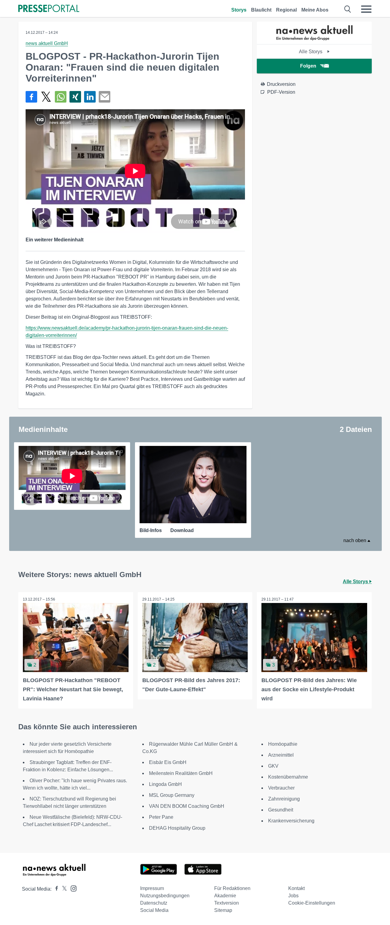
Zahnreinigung (284, 798)
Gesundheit (280, 809)
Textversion (226, 903)
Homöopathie (282, 744)
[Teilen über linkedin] (90, 97)
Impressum (152, 888)
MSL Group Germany (171, 795)
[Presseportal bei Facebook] (54, 889)
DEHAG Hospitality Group (177, 828)
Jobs (293, 895)
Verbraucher (281, 787)
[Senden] (104, 97)
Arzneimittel (281, 755)
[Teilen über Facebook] (31, 97)
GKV (273, 766)
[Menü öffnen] (366, 9)
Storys (238, 9)
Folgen (308, 65)
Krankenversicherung (291, 820)
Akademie (225, 895)
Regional (286, 9)
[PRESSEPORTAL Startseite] (48, 9)
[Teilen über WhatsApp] (60, 97)
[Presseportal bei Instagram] (71, 888)
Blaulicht (261, 9)
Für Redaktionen (232, 888)
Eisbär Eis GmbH (167, 762)
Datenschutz (153, 903)
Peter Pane (161, 817)
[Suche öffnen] (348, 9)
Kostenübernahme (288, 777)
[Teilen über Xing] (75, 97)
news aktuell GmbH (47, 43)
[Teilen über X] (46, 97)
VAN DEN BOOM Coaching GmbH (186, 806)
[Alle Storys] (314, 38)
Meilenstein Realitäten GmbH (181, 773)
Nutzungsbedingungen (165, 895)
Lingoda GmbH (165, 784)
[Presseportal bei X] (62, 889)
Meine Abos (314, 9)
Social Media (154, 910)
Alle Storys (311, 51)
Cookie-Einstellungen (311, 903)
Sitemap (223, 910)
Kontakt (296, 888)
